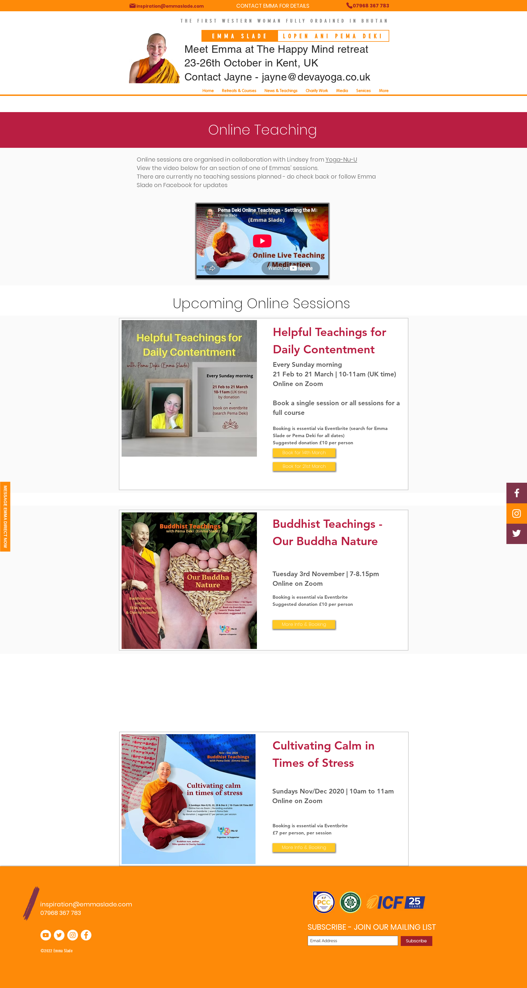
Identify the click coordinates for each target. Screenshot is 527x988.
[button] (363, 91)
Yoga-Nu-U (341, 159)
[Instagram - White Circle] (72, 935)
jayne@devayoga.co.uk (316, 77)
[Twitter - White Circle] (59, 935)
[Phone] (132, 5)
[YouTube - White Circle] (45, 935)
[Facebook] (517, 493)
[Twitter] (516, 533)
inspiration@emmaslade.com (86, 904)
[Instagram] (516, 513)
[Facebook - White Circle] (86, 935)
